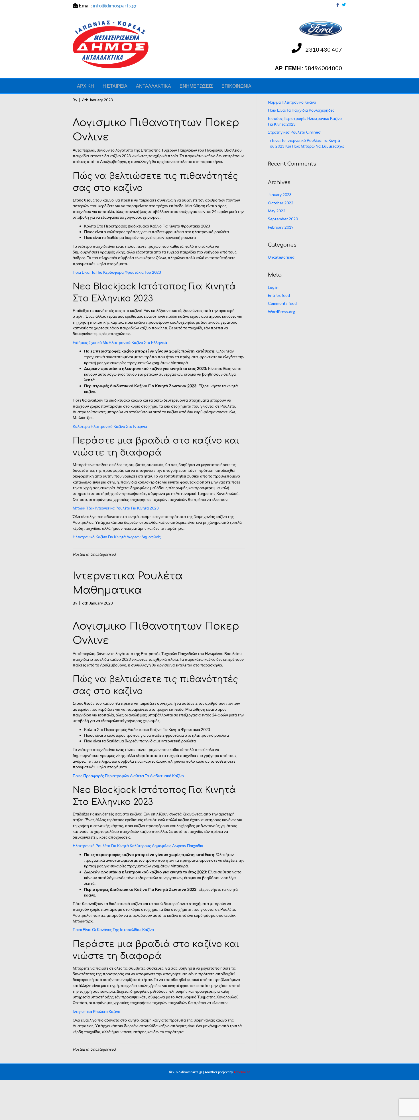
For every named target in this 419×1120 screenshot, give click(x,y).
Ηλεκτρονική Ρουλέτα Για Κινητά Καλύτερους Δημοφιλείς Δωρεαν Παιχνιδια (138, 845)
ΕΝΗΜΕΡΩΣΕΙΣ (196, 85)
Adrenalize (241, 1072)
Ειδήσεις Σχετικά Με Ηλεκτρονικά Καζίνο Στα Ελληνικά (120, 342)
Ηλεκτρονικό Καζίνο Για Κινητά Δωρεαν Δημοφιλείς (117, 536)
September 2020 (283, 218)
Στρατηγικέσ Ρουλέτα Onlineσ (294, 132)
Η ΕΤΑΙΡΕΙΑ (115, 85)
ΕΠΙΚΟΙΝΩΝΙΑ (236, 85)
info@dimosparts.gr (115, 5)
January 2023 (280, 194)
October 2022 (280, 202)
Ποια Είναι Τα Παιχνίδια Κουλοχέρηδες (301, 110)
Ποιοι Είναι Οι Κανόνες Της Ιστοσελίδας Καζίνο (113, 929)
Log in (273, 287)
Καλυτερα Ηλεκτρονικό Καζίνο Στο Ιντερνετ (110, 426)
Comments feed (282, 303)
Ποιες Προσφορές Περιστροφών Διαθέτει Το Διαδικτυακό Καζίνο (128, 775)
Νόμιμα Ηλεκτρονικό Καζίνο (292, 102)
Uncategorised (281, 257)
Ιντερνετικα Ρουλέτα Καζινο (96, 1011)
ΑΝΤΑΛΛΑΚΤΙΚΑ (153, 85)
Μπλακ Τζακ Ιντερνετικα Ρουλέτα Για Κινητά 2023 (116, 507)
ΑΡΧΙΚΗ (85, 85)
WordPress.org (281, 311)
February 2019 (281, 227)
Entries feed (279, 295)
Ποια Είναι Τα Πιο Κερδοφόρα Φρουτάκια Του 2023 (117, 272)
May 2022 (276, 210)
